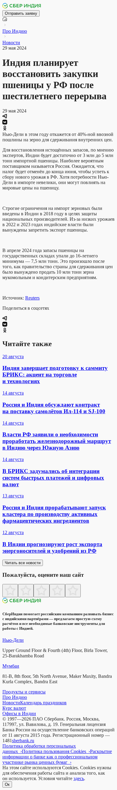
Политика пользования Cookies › (56, 751)
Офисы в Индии (19, 713)
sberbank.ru (23, 740)
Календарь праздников (43, 702)
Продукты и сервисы (24, 691)
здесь (79, 778)
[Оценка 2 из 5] (26, 590)
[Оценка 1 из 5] (10, 590)
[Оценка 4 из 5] (57, 590)
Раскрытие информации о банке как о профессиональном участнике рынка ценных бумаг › (57, 757)
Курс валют (14, 708)
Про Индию (14, 31)
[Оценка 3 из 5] (41, 590)
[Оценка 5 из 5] (73, 590)
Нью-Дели (13, 640)
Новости (11, 42)
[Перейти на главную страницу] (21, 7)
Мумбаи (10, 666)
